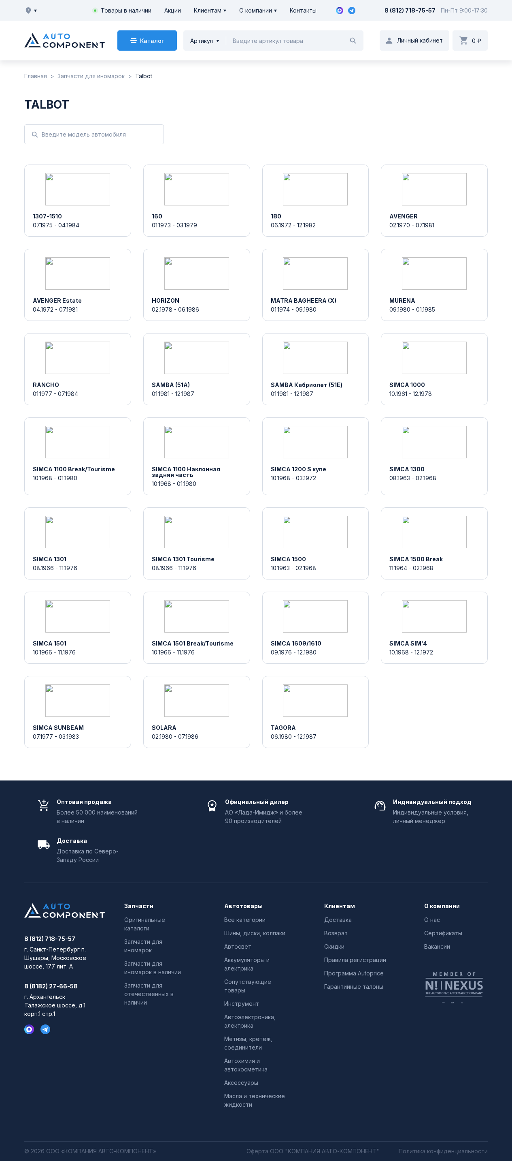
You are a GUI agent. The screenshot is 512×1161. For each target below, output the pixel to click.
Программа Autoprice (354, 973)
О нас (432, 919)
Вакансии (437, 946)
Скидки (334, 946)
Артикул (201, 40)
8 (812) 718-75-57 (410, 10)
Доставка (338, 919)
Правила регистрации (355, 959)
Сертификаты (443, 933)
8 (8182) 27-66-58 (51, 986)
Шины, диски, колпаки (254, 933)
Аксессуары (241, 1082)
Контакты (303, 10)
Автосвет (237, 946)
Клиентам (207, 10)
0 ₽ (476, 40)
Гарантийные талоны (353, 986)
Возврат (336, 933)
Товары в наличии (126, 10)
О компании (255, 10)
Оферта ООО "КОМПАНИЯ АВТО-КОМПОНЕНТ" (312, 1151)
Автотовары (243, 906)
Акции (172, 10)
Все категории (245, 919)
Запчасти (138, 906)
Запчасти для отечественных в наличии (149, 994)
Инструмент (241, 1003)
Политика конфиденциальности (443, 1151)
